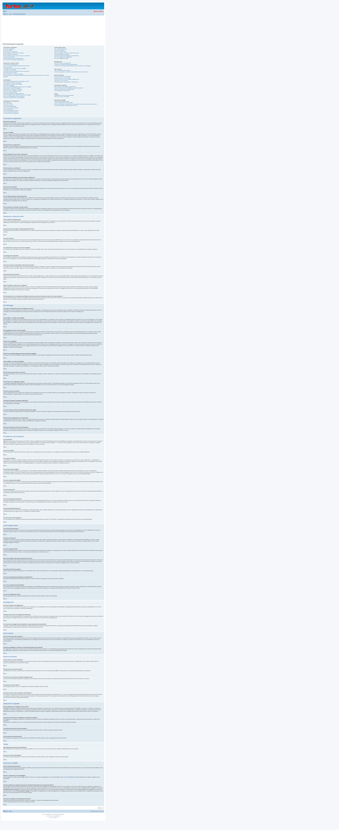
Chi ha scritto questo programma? (61, 101)
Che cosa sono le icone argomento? (11, 113)
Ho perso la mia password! (9, 57)
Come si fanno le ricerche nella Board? (62, 76)
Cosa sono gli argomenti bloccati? (10, 111)
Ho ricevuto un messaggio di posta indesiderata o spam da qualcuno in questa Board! (72, 65)
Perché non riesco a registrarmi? (10, 51)
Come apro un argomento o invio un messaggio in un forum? (16, 81)
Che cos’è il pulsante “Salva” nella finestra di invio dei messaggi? (17, 94)
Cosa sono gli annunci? (8, 109)
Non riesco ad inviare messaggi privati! (62, 63)
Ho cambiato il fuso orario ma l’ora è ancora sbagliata (14, 68)
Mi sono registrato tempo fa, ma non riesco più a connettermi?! (16, 55)
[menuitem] (5, 11)
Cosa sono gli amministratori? (60, 48)
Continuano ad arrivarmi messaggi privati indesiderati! (65, 64)
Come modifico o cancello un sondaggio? (12, 88)
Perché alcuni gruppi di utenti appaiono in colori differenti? (66, 55)
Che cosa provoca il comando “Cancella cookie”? (13, 59)
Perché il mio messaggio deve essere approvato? (14, 96)
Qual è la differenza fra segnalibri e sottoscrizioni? (65, 86)
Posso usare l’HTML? (8, 103)
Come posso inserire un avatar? (10, 72)
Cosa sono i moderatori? (59, 50)
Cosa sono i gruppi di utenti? (60, 51)
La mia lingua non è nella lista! (9, 69)
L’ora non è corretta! (7, 67)
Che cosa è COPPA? (7, 50)
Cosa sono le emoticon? (8, 105)
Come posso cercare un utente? (61, 80)
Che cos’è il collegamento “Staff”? (61, 58)
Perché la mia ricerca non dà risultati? (62, 77)
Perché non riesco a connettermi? (10, 54)
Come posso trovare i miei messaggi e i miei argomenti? (66, 81)
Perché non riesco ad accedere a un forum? (12, 89)
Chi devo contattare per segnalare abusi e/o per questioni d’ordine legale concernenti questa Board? (75, 104)
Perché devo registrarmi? (8, 48)
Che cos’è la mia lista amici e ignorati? (62, 70)
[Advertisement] (53, 29)
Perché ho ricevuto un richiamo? (10, 92)
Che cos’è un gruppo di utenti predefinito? (63, 57)
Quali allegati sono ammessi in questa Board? (64, 95)
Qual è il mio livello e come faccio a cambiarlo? (13, 74)
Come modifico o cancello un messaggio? (12, 82)
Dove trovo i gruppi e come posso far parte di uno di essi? (66, 53)
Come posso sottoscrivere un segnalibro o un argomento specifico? (68, 87)
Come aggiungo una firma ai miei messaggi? (12, 84)
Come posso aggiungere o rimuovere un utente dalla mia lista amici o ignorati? (70, 71)
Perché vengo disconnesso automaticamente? (13, 58)
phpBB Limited (41, 767)
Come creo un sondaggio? (9, 85)
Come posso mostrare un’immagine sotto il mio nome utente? (16, 71)
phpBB (48, 814)
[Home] (19, 6)
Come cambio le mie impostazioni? (10, 64)
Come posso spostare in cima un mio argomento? (14, 97)
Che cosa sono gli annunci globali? (10, 107)
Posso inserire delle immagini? (9, 106)
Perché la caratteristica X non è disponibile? (63, 102)
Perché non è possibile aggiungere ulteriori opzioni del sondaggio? (17, 86)
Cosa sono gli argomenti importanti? (11, 110)
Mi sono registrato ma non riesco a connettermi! (13, 53)
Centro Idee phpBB (68, 777)
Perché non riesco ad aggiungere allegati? (12, 90)
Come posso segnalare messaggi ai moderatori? (13, 93)
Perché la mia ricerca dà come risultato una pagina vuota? (66, 79)
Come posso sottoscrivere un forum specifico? (64, 89)
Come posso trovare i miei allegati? (61, 96)
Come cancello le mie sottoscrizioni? (62, 90)
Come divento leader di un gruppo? (61, 54)
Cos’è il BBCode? (7, 102)
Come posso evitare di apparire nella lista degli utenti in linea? (16, 65)
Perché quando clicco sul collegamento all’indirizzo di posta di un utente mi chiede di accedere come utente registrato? (26, 76)
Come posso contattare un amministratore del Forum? (65, 105)
